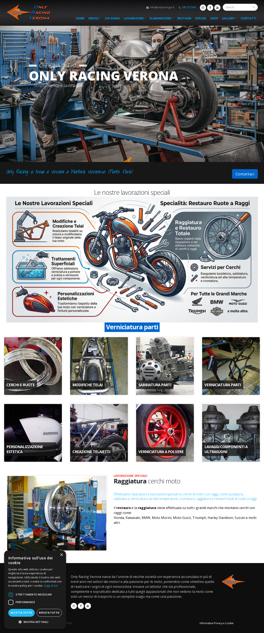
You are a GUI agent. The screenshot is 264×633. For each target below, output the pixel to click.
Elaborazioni (160, 18)
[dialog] (35, 589)
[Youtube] (217, 8)
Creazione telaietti (132, 326)
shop (214, 18)
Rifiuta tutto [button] (49, 612)
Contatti (248, 18)
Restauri (184, 18)
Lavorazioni (134, 18)
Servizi (93, 18)
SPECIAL (201, 18)
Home (80, 18)
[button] (35, 622)
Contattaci (245, 173)
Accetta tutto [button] (21, 612)
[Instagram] (203, 8)
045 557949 (189, 7)
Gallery (228, 18)
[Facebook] (210, 8)
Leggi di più (51, 585)
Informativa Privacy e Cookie (217, 623)
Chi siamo (112, 18)
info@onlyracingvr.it (162, 7)
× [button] (61, 554)
